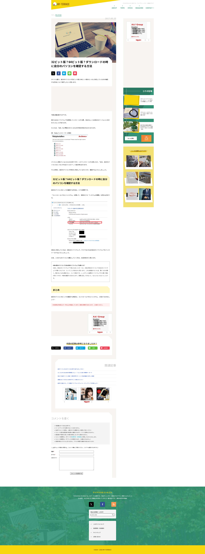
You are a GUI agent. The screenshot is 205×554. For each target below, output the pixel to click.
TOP (52, 15)
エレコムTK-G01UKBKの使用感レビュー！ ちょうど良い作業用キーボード (75, 372)
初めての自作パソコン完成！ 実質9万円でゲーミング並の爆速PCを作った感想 (76, 376)
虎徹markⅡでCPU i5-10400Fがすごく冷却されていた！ (71, 379)
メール (53, 454)
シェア (69, 348)
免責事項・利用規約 (76, 437)
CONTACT (149, 8)
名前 (52, 451)
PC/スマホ (58, 15)
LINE (93, 348)
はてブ (81, 348)
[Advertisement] (66, 99)
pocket (106, 348)
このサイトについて (98, 524)
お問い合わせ (96, 537)
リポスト (57, 348)
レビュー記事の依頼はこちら (146, 138)
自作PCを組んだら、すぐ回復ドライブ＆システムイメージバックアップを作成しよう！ (78, 383)
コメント (54, 457)
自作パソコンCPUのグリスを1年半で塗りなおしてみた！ (71, 369)
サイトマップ (96, 532)
